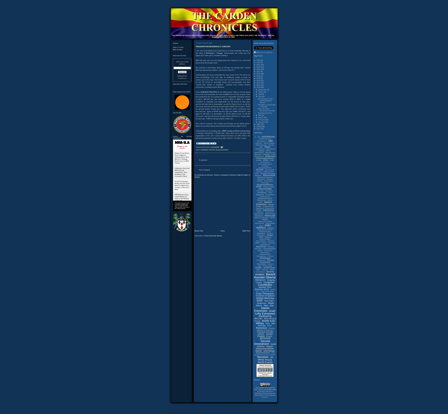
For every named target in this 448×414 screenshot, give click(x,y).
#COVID (259, 170)
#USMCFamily (269, 268)
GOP (260, 300)
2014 (259, 78)
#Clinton (259, 160)
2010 (259, 87)
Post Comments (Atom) (213, 236)
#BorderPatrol (259, 152)
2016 (259, 74)
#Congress (265, 166)
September (262, 90)
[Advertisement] (210, 401)
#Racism (268, 237)
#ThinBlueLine (261, 260)
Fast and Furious (267, 291)
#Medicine (260, 212)
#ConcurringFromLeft (265, 164)
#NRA (268, 225)
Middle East (268, 320)
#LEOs (258, 210)
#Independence (265, 196)
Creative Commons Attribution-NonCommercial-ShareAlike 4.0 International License (265, 394)
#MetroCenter (259, 214)
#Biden (267, 147)
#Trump (270, 260)
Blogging (271, 280)
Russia (269, 336)
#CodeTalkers (265, 162)
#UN (259, 266)
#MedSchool (269, 212)
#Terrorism (265, 258)
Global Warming (265, 298)
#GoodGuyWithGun (265, 185)
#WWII (272, 270)
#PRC (261, 237)
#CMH (265, 160)
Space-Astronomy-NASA (265, 347)
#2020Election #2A (265, 139)
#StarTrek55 (268, 250)
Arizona (270, 271)
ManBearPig (265, 316)
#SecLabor (258, 249)
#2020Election (268, 137)
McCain (258, 318)
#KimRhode (260, 208)
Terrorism (262, 357)
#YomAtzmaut (260, 272)
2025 (259, 60)
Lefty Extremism (265, 313)
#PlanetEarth (261, 235)
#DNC (257, 173)
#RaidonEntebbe (265, 239)
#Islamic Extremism (264, 203)
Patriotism (261, 328)
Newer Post (198, 231)
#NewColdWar (270, 223)
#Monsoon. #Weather (261, 218)
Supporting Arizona (265, 113)
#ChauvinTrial (259, 156)
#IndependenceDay (265, 198)
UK (271, 357)
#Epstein (260, 181)
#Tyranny (270, 264)
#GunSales (260, 191)
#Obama (270, 228)
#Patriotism (261, 233)
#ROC (257, 243)
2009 (259, 124)
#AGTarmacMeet (269, 143)
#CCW (273, 154)
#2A (270, 140)
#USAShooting (267, 266)
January (261, 122)
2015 (259, 76)
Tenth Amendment (263, 353)
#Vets (258, 270)
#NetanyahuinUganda (265, 221)
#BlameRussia (260, 149)
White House (265, 359)
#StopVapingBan (265, 254)
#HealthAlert (262, 193)
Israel (272, 310)
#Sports (260, 250)
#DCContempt (269, 170)
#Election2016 (269, 175)
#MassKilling (268, 210)
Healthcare (261, 303)
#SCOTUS (261, 246)
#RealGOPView (261, 241)
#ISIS (260, 202)
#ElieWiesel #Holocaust (265, 177)
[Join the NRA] (182, 133)
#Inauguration (270, 194)
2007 (259, 129)
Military (260, 323)
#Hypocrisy (260, 194)
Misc (268, 323)
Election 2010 (265, 287)
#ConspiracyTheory (265, 168)
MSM (269, 326)
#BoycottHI (258, 154)
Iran (266, 305)
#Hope (270, 193)
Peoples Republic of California (266, 329)
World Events (265, 362)
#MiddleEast (259, 216)
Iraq (272, 305)
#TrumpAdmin (265, 262)
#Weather (265, 270)
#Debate (259, 171)
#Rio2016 (271, 241)
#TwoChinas (261, 264)
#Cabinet (266, 154)
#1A (258, 137)
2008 (259, 127)
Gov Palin (268, 301)
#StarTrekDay (265, 252)
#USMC (258, 268)
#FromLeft (265, 183)
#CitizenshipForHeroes (265, 158)
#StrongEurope (261, 256)
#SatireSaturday (265, 245)
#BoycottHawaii (270, 152)
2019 (259, 69)
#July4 (258, 206)
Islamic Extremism (262, 309)
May (260, 115)
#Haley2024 (269, 191)
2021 (259, 65)
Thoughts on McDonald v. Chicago (213, 47)
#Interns (270, 200)
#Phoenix (270, 233)
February (262, 120)
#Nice (261, 226)
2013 (259, 81)
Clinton (259, 282)
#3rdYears (259, 143)
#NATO (265, 219)
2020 (259, 67)
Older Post (246, 231)
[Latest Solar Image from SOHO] (182, 109)
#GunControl (265, 188)
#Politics (270, 235)
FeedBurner (182, 78)
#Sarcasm (271, 243)
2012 (259, 83)
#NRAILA (261, 227)
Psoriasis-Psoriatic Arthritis (265, 333)
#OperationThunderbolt (265, 230)
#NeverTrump (259, 223)
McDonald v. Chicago (214, 53)
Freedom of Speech (265, 296)
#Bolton (268, 151)
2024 (259, 62)
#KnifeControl (269, 208)
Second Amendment (221, 150)
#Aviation (271, 145)
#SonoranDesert (269, 249)
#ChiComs (270, 156)
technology (269, 351)
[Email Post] (221, 147)
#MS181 (272, 218)
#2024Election (262, 141)
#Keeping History (268, 206)
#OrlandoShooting (265, 232)
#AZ (261, 147)
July (260, 94)
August (261, 92)
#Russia (264, 243)
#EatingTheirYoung (268, 173)
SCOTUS (212, 150)
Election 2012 (262, 289)
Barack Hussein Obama (264, 276)
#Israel (270, 204)
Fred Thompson (265, 293)
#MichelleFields (270, 214)
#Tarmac (270, 256)
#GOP (258, 187)
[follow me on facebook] (263, 52)
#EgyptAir (258, 175)
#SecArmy (271, 247)
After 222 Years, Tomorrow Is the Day (266, 110)
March (261, 117)
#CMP (272, 160)
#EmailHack (261, 179)
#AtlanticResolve (261, 145)
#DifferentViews (269, 171)
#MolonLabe (270, 216)
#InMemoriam (261, 200)
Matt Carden (178, 50)
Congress (269, 282)
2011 (259, 85)
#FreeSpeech (268, 181)
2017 (259, 71)
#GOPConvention (268, 187)
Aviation (259, 274)
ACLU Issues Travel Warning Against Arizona (265, 100)
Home (222, 231)
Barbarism (260, 280)
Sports (258, 351)
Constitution (204, 150)
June (260, 96)
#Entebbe (270, 179)
